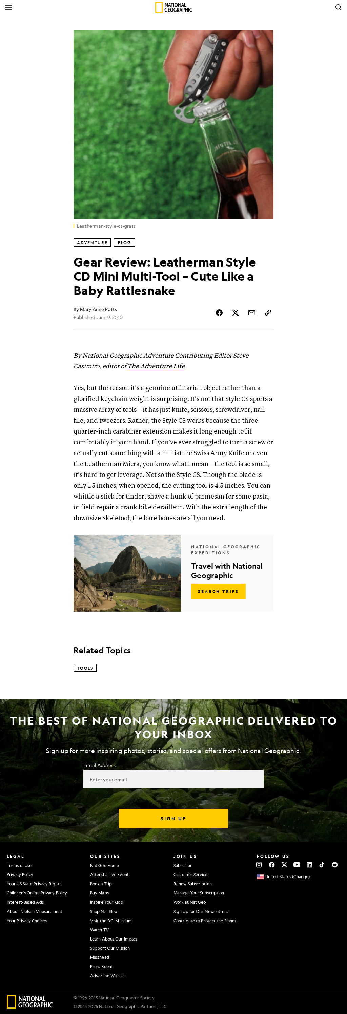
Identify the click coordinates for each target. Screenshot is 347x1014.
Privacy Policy (20, 874)
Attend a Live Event (109, 874)
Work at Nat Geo (190, 902)
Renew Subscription (193, 883)
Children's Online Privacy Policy (37, 892)
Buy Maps (99, 892)
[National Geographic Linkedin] (309, 864)
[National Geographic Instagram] (259, 864)
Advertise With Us (107, 975)
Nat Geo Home (104, 865)
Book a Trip (101, 883)
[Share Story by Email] (251, 313)
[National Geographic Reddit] (335, 864)
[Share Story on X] (235, 313)
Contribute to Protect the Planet (205, 920)
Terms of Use (19, 865)
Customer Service (191, 874)
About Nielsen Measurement (35, 911)
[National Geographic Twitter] (284, 864)
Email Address (99, 765)
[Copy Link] (268, 313)
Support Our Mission (110, 948)
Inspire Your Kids (106, 902)
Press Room (101, 966)
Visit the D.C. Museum (111, 920)
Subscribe (183, 865)
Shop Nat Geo (103, 911)
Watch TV (99, 929)
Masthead (99, 957)
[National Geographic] (173, 7)
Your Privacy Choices (27, 920)
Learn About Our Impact (113, 939)
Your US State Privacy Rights (34, 883)
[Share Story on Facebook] (219, 313)
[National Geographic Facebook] (271, 864)
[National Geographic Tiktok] (322, 864)
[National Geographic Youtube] (297, 864)
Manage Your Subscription (199, 892)
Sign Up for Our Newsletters (201, 911)
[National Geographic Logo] (30, 1006)
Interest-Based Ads (25, 902)
